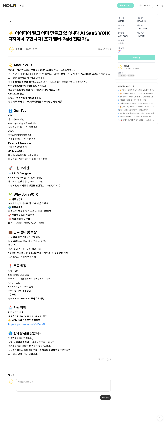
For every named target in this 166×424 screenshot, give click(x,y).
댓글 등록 (105, 398)
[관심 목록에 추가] (107, 359)
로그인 (160, 5)
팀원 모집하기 (125, 5)
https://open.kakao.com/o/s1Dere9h (27, 324)
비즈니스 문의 (144, 5)
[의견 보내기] (160, 418)
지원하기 (136, 57)
